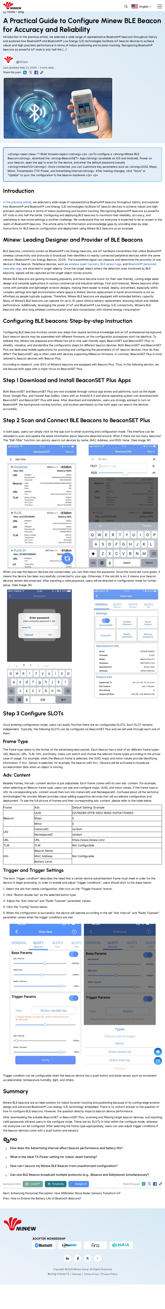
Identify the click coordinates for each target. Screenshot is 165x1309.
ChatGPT (35, 1183)
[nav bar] (158, 6)
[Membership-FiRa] (95, 1245)
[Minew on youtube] (98, 1258)
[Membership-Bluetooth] (43, 1245)
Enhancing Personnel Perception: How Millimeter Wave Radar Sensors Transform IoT (66, 1193)
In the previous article (17, 202)
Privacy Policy (109, 1274)
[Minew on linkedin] (67, 1258)
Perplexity (58, 1183)
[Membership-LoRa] (69, 1245)
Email (158, 1061)
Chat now (158, 1052)
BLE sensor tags (110, 264)
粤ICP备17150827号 (58, 1274)
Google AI (81, 1183)
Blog (21, 11)
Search (126, 6)
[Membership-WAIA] (121, 1245)
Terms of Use (91, 1274)
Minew (23, 62)
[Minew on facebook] (77, 1258)
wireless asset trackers (84, 264)
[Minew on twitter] (88, 1258)
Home (11, 11)
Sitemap (76, 1274)
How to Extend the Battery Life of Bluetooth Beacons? (46, 1198)
